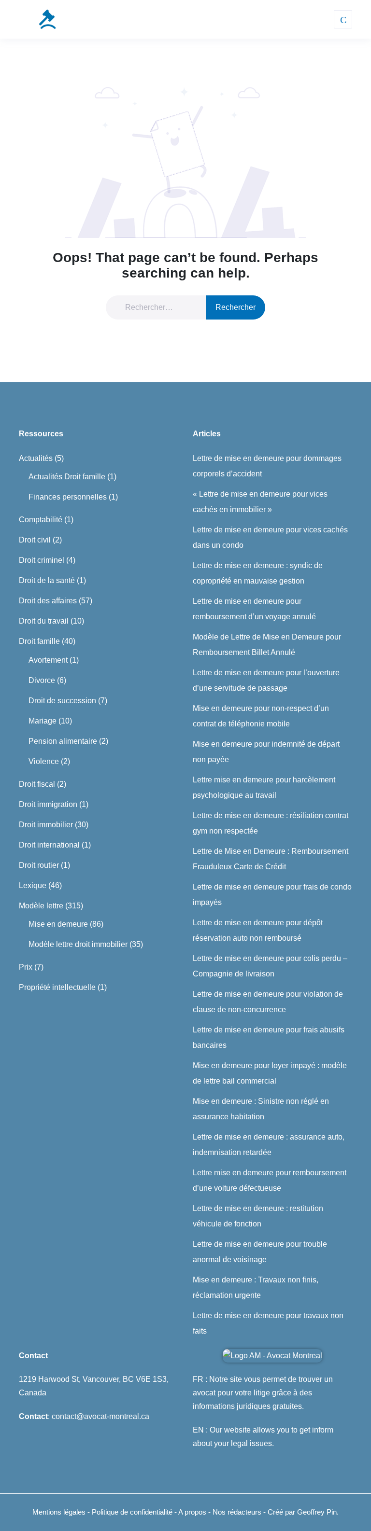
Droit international (49, 845)
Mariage (43, 721)
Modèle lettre (41, 906)
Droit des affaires (48, 601)
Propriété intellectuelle (57, 987)
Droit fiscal (37, 784)
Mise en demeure (58, 924)
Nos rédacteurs (237, 1512)
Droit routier (39, 865)
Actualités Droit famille (67, 477)
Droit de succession (62, 700)
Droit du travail (44, 621)
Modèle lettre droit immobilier (78, 944)
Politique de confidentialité (133, 1512)
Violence (44, 761)
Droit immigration (48, 804)
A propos (193, 1512)
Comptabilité (40, 519)
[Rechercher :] (162, 307)
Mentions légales (59, 1512)
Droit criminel (41, 560)
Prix (25, 967)
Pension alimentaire (63, 741)
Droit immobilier (46, 825)
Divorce (42, 680)
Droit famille (39, 641)
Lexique (32, 885)
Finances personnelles (68, 497)
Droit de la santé (47, 580)
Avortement (48, 660)
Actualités (36, 458)
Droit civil (35, 540)
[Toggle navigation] (343, 19)
